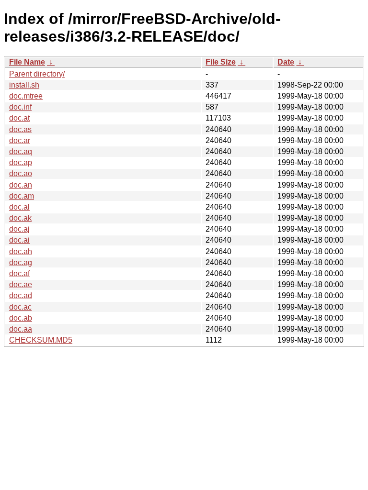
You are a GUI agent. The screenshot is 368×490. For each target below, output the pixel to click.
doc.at (19, 118)
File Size (221, 62)
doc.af (19, 273)
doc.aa (20, 329)
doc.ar (19, 140)
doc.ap (20, 162)
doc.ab (20, 318)
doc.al (19, 207)
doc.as (20, 129)
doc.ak (20, 218)
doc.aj (19, 229)
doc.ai (19, 240)
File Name (27, 62)
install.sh (24, 85)
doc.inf (20, 107)
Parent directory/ (37, 74)
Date (285, 62)
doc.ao (20, 173)
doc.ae (20, 284)
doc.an (20, 185)
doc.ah (20, 251)
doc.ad (20, 295)
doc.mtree (26, 96)
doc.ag (20, 262)
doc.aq (20, 151)
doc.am (21, 196)
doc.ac (20, 307)
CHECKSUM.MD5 (40, 340)
